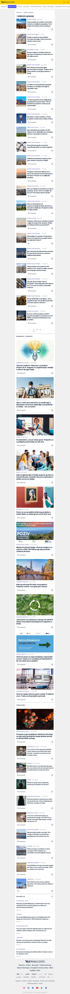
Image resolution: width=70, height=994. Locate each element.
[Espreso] (34, 974)
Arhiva (41, 983)
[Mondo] (20, 974)
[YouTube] (37, 988)
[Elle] (40, 974)
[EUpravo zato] (7, 2)
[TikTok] (41, 988)
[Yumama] (41, 977)
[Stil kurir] (45, 974)
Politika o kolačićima (33, 981)
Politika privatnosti (32, 983)
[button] (29, 29)
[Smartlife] (26, 977)
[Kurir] (27, 974)
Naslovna (18, 12)
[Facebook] (28, 988)
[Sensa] (33, 977)
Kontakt (24, 981)
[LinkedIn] (33, 988)
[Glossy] (50, 974)
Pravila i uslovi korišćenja (47, 981)
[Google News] (46, 988)
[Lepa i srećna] (19, 977)
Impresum (18, 981)
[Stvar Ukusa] (50, 977)
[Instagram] (24, 988)
